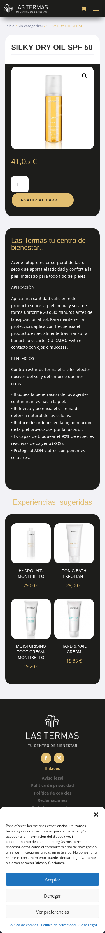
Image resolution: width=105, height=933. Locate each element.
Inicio (10, 25)
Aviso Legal (87, 924)
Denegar (52, 896)
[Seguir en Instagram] (59, 758)
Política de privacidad (58, 924)
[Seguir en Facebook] (46, 758)
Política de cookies (23, 924)
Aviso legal (52, 778)
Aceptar (52, 880)
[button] (96, 814)
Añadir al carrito (42, 200)
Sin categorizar (30, 25)
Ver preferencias (52, 912)
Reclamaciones (52, 800)
